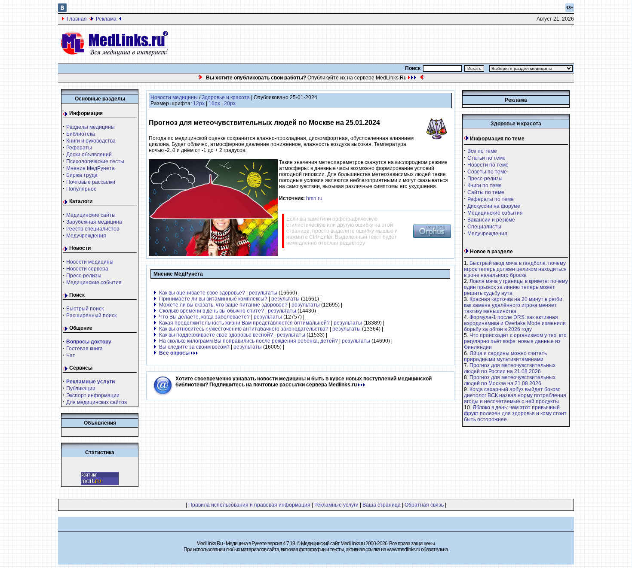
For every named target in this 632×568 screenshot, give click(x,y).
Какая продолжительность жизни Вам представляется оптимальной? (244, 323)
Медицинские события (94, 282)
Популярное (81, 189)
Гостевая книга (84, 349)
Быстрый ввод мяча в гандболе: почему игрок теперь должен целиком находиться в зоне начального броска (515, 269)
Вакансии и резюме (491, 220)
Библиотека (80, 134)
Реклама (106, 19)
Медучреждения (86, 236)
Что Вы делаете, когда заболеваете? (204, 317)
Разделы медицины (90, 127)
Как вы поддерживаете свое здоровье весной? (216, 335)
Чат (70, 355)
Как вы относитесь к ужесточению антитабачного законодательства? (243, 329)
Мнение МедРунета (90, 168)
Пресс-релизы (83, 276)
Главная (77, 19)
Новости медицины (90, 262)
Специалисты (484, 227)
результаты (263, 293)
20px (230, 103)
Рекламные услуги (336, 505)
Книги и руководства (91, 141)
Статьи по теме (486, 158)
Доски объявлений (89, 155)
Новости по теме (488, 165)
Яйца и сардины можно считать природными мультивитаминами (505, 356)
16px (214, 103)
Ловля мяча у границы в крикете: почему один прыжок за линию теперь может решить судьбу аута (516, 287)
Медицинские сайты (91, 215)
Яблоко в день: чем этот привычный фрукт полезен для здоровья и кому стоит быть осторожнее (515, 413)
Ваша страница (381, 505)
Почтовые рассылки (90, 182)
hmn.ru (314, 198)
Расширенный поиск (91, 316)
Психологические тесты (95, 161)
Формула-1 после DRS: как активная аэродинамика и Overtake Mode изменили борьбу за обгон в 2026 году (515, 323)
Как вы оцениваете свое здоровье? (202, 293)
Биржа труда (82, 175)
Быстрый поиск (85, 309)
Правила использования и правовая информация (249, 505)
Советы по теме (487, 172)
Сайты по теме (485, 192)
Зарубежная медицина (94, 222)
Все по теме (482, 151)
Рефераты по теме (490, 199)
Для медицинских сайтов (96, 402)
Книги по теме (484, 185)
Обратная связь (424, 505)
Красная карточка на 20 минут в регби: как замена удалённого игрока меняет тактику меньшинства (514, 305)
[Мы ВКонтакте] (62, 10)
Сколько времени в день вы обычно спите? (211, 311)
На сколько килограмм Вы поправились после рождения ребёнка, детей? (248, 341)
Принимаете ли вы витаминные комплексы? (213, 299)
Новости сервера (87, 269)
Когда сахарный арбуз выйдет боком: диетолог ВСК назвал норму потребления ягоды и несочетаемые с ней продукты (515, 395)
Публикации (80, 389)
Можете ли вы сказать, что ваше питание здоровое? (223, 305)
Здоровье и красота (226, 97)
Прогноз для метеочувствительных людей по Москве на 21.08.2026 (509, 380)
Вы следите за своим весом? (194, 347)
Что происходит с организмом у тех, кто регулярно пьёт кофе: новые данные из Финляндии (515, 341)
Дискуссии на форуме (493, 206)
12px (199, 103)
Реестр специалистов (92, 229)
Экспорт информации (93, 395)
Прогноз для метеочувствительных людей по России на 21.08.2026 (509, 368)
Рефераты (79, 148)
